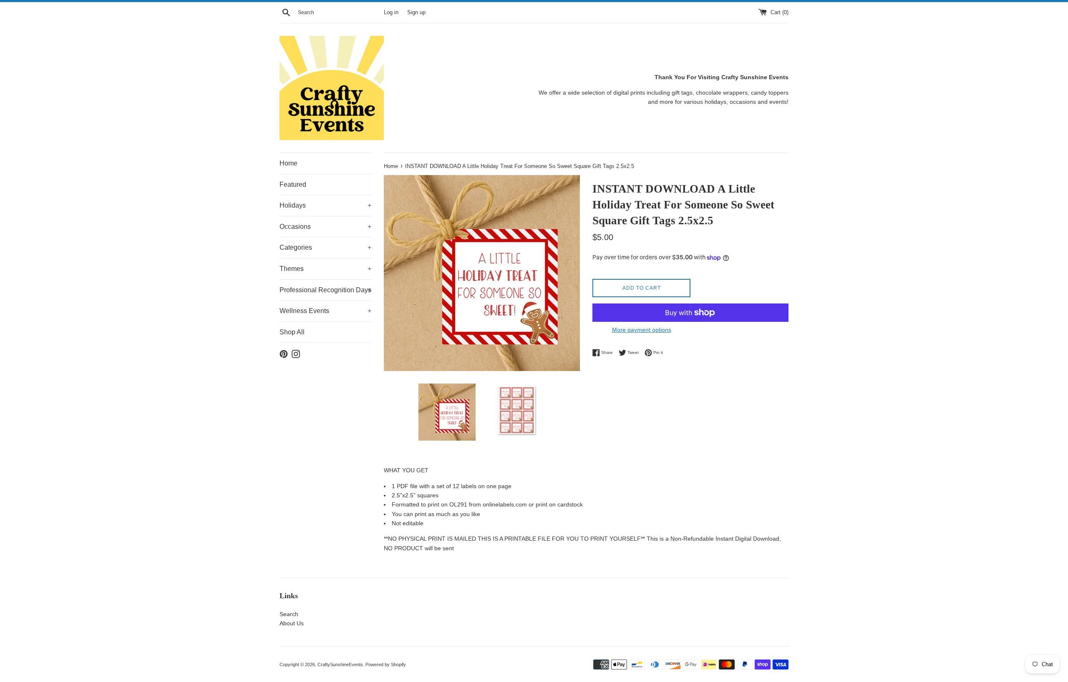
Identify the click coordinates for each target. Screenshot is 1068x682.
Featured (293, 184)
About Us (292, 623)
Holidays (325, 205)
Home (288, 163)
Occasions (325, 226)
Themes (325, 268)
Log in (391, 12)
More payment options (641, 329)
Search (289, 614)
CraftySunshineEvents (340, 664)
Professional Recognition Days (325, 289)
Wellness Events (325, 310)
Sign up (416, 12)
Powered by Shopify (385, 664)
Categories (325, 247)
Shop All (292, 332)
